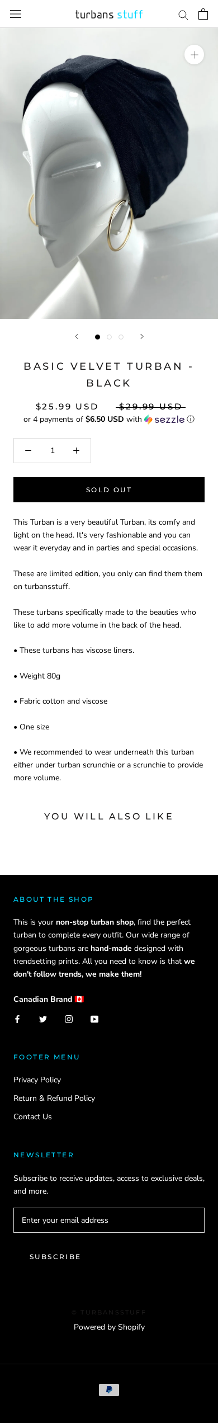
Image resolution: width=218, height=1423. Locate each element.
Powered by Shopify (109, 1327)
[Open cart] (203, 14)
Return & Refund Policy (54, 1098)
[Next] (142, 336)
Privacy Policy (37, 1080)
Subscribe (56, 1256)
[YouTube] (94, 1018)
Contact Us (32, 1116)
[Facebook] (17, 1018)
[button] (109, 419)
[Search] (183, 14)
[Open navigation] (15, 14)
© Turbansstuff (109, 1312)
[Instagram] (69, 1018)
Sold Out (109, 490)
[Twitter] (43, 1018)
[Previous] (76, 336)
